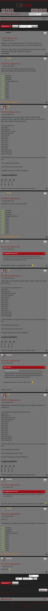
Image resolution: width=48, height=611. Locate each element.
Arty (26, 606)
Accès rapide (3, 10)
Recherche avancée (46, 14)
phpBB (11, 602)
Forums (8, 10)
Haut (46, 54)
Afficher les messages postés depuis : (19, 575)
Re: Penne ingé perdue (10, 63)
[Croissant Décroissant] (28, 579)
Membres (12, 10)
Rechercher (43, 14)
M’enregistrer (17, 14)
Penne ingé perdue (10, 23)
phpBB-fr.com (27, 608)
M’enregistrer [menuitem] (45, 10)
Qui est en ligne (7, 593)
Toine (7, 241)
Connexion (6, 14)
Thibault (8, 32)
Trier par (13, 578)
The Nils (8, 58)
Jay (9, 106)
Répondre (5, 26)
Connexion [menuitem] (41, 10)
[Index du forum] (24, 4)
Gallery (34, 10)
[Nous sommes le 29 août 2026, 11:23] (43, 18)
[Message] (1, 40)
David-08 (9, 355)
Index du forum (7, 599)
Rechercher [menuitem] (46, 19)
